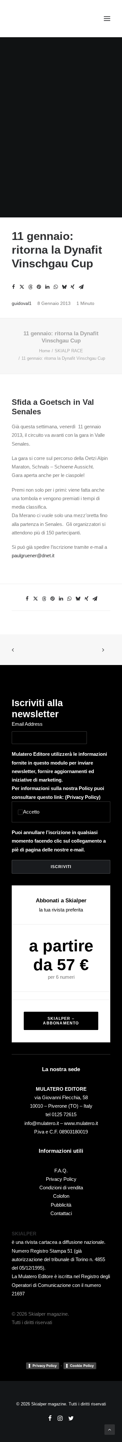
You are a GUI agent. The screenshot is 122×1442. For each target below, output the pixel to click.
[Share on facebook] (13, 287)
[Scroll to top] (109, 1429)
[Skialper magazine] (40, 18)
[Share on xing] (72, 287)
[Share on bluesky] (64, 287)
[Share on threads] (30, 287)
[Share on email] (81, 287)
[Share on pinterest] (39, 287)
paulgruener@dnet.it (33, 555)
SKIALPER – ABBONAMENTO (61, 1020)
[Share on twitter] (22, 287)
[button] (107, 18)
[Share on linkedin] (47, 287)
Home (44, 350)
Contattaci (61, 1213)
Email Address (27, 724)
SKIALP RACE (69, 350)
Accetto (31, 812)
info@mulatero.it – (44, 1123)
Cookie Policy (82, 1365)
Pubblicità (61, 1205)
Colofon (61, 1196)
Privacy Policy (83, 797)
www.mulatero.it (81, 1123)
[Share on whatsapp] (56, 287)
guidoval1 (22, 303)
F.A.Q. (61, 1170)
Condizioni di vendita (61, 1187)
